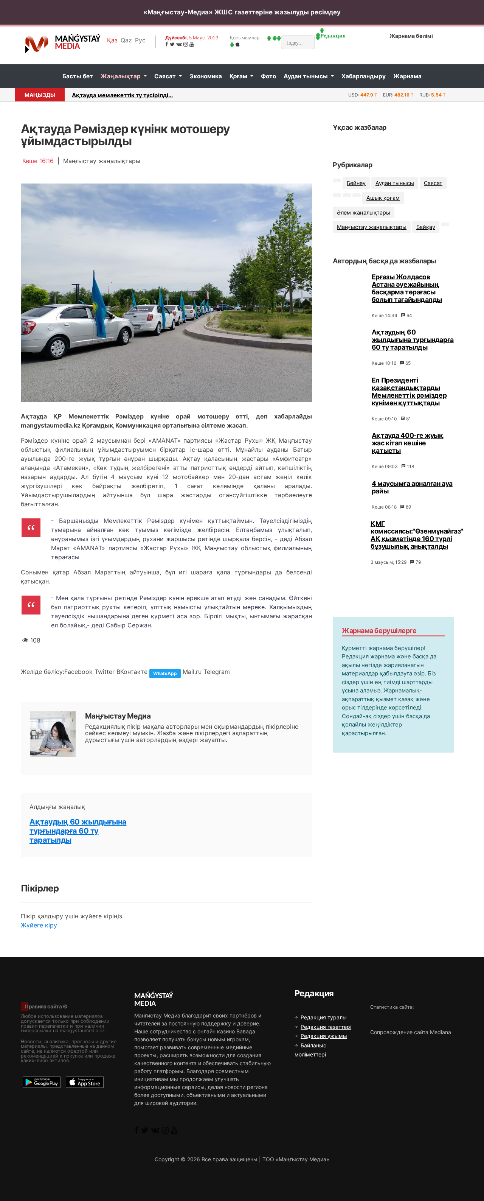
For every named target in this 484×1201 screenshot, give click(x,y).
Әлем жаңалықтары (363, 212)
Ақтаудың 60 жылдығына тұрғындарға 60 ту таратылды (78, 831)
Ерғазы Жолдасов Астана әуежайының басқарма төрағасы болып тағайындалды (407, 288)
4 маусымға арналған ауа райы (412, 487)
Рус (140, 40)
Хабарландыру (363, 76)
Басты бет (77, 76)
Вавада (245, 1031)
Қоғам (239, 76)
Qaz (126, 40)
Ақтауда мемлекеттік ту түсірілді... (122, 95)
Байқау (425, 227)
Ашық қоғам (383, 197)
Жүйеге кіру (39, 925)
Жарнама (407, 76)
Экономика (205, 76)
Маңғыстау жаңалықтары (371, 227)
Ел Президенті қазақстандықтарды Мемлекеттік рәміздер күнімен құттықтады (409, 391)
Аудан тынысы (306, 76)
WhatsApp (165, 673)
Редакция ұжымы (324, 1036)
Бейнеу (356, 183)
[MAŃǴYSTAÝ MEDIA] (37, 44)
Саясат (165, 76)
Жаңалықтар (121, 76)
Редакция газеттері (326, 1027)
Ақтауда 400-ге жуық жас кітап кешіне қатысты (408, 442)
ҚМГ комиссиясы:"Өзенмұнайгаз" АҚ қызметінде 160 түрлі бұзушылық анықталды (417, 535)
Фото (268, 76)
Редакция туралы (324, 1017)
